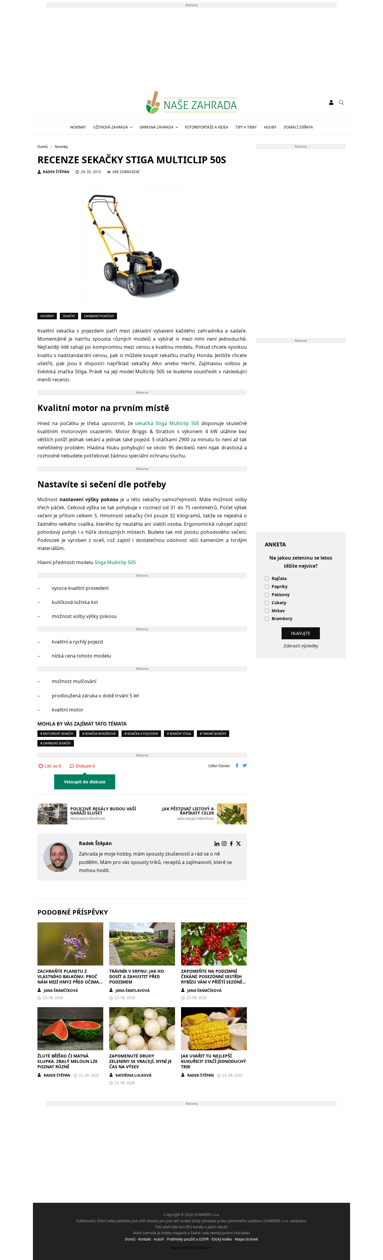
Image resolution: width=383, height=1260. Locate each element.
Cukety (279, 602)
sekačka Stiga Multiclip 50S (167, 423)
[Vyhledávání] (341, 102)
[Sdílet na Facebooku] (237, 766)
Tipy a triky (246, 127)
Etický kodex (222, 1239)
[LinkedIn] (217, 843)
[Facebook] (231, 843)
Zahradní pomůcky (99, 316)
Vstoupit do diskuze (84, 782)
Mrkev (278, 611)
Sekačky (69, 316)
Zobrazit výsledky (301, 646)
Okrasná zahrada (156, 127)
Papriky (280, 586)
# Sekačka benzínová (98, 734)
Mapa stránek (246, 1239)
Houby (270, 127)
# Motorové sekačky (56, 734)
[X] (238, 843)
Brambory (282, 618)
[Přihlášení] (331, 102)
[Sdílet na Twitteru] (245, 766)
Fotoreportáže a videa (206, 127)
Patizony (281, 594)
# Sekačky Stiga (179, 734)
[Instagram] (224, 843)
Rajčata (279, 578)
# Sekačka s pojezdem (141, 734)
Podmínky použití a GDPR (188, 1239)
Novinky (78, 127)
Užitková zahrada (110, 127)
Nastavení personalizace (191, 1247)
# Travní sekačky (213, 734)
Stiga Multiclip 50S (115, 562)
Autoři (159, 1239)
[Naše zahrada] (191, 102)
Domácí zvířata (298, 127)
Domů (130, 1239)
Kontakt (144, 1239)
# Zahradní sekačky (55, 743)
